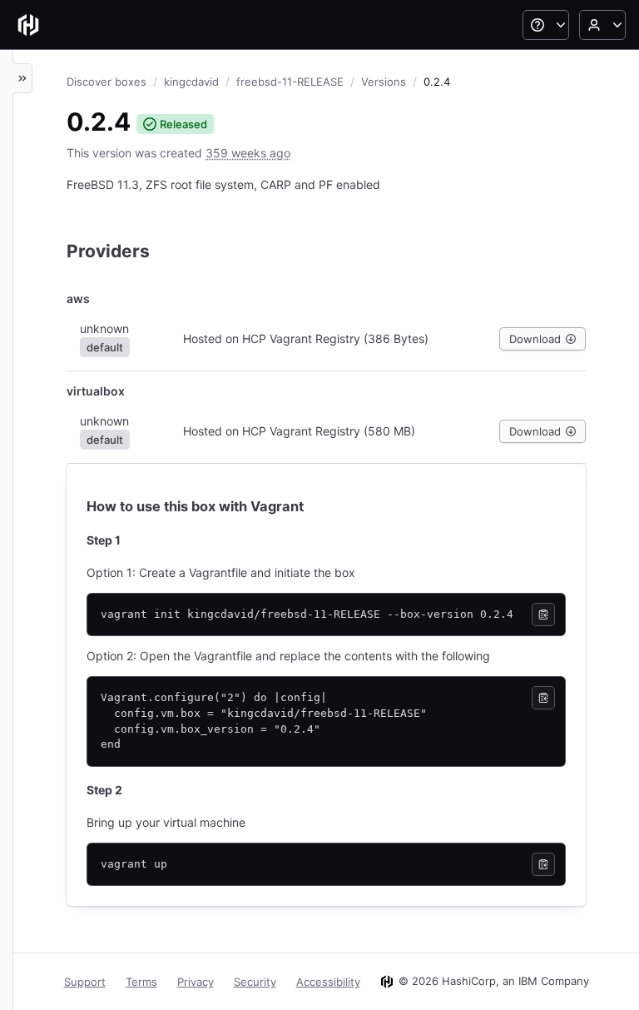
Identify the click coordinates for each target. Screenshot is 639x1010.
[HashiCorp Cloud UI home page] (28, 25)
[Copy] (543, 614)
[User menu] (602, 25)
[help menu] (546, 25)
